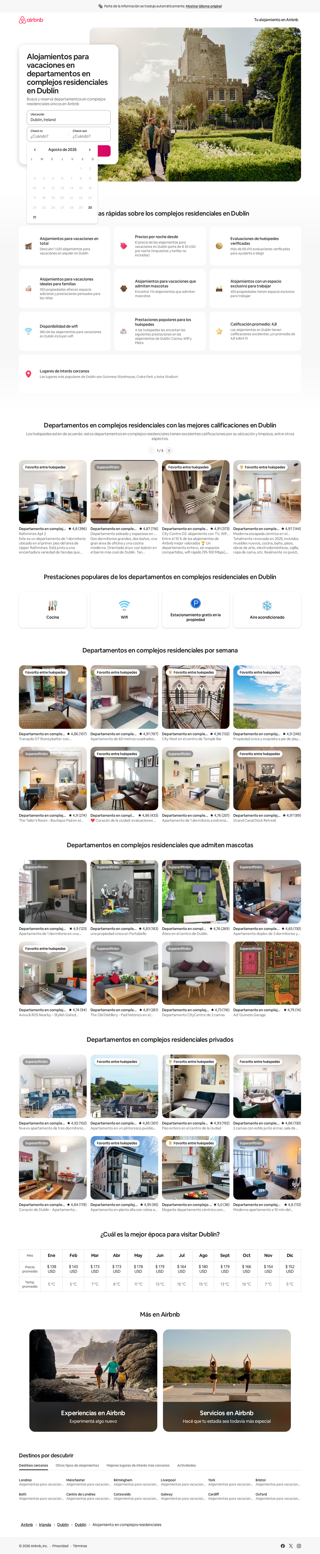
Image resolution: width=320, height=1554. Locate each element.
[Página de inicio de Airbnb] (31, 19)
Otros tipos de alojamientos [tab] (77, 1465)
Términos (80, 1546)
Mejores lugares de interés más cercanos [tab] (138, 1465)
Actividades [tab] (186, 1465)
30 (90, 207)
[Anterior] (151, 450)
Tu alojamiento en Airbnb (276, 19)
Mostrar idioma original (204, 6)
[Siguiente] (169, 450)
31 (34, 217)
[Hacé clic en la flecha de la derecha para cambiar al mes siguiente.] (89, 149)
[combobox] (69, 119)
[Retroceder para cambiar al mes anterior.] (35, 149)
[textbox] (48, 136)
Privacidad (60, 1546)
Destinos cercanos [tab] (33, 1465)
